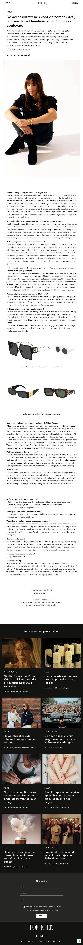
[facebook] (11, 56)
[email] (8, 56)
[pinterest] (15, 56)
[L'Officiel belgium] (41, 3)
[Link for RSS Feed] (46, 936)
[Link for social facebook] (37, 936)
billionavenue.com (41, 593)
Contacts (31, 941)
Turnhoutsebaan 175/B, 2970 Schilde (41, 605)
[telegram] (29, 56)
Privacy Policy (53, 910)
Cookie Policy (56, 941)
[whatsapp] (25, 56)
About (23, 941)
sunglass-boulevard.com (41, 590)
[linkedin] (18, 56)
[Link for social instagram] (41, 936)
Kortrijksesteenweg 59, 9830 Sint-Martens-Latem (41, 602)
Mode (9, 12)
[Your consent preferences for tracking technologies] (79, 941)
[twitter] (22, 56)
